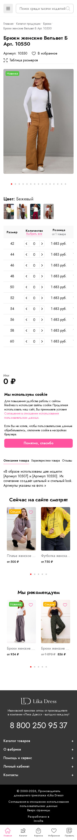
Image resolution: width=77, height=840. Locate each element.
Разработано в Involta (38, 818)
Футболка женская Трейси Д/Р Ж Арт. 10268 (55, 556)
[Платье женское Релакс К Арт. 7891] (21, 529)
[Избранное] (31, 512)
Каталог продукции (28, 24)
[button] (8, 8)
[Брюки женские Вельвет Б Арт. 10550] (38, 121)
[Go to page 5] (46, 574)
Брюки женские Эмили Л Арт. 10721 (21, 648)
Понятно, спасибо (38, 443)
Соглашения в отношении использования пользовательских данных (38, 804)
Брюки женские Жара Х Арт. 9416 (55, 648)
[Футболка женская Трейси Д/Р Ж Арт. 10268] (55, 529)
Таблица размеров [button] (23, 60)
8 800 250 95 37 (38, 725)
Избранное (54, 835)
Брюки (47, 24)
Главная (8, 835)
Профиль (69, 835)
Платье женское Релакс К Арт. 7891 (21, 556)
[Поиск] (68, 8)
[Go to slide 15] (65, 184)
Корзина (38, 835)
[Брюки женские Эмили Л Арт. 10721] (21, 621)
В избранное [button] (47, 53)
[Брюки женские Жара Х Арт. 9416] (55, 621)
